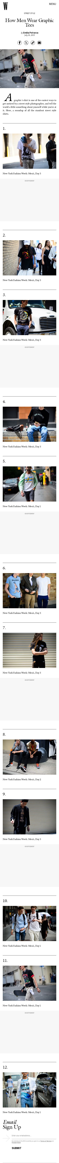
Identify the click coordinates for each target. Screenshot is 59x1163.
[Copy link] (33, 43)
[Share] (19, 43)
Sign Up (12, 1124)
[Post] (26, 43)
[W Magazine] (5, 6)
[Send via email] (39, 43)
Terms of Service (45, 1141)
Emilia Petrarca (30, 32)
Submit (16, 1147)
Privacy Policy (16, 1142)
